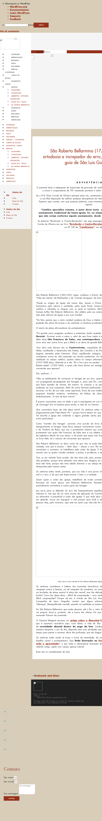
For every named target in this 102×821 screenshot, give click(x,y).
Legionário (15, 90)
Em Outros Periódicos (20, 105)
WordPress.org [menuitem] (18, 6)
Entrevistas (15, 108)
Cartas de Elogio (13, 143)
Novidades (15, 54)
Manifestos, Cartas (14, 146)
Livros (13, 111)
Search (40, 51)
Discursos (15, 114)
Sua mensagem (11, 793)
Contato (15, 204)
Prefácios (15, 117)
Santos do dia (14, 193)
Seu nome (9, 777)
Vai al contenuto (9, 31)
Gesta (13, 63)
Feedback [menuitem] (15, 19)
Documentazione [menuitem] (19, 9)
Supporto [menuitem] (15, 15)
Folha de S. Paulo (18, 102)
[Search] (37, 58)
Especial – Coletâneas (15, 140)
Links (14, 198)
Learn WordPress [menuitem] (20, 12)
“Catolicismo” (87, 227)
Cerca (31, 25)
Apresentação (17, 57)
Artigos (14, 87)
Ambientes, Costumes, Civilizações (19, 97)
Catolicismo (16, 93)
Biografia (15, 60)
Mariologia (16, 120)
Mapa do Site (17, 201)
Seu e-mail (9, 781)
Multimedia (15, 66)
